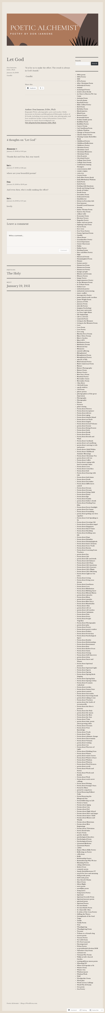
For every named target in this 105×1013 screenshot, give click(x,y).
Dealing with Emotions (85, 186)
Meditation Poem (83, 342)
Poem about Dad (83, 471)
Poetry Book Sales (83, 830)
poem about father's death (86, 501)
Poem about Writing (84, 783)
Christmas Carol (83, 150)
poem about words (83, 766)
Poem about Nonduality (85, 603)
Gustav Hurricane (83, 244)
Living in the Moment (85, 321)
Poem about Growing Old (86, 522)
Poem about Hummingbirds (87, 541)
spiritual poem (82, 901)
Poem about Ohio (83, 606)
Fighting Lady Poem (84, 224)
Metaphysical (82, 353)
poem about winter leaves (86, 756)
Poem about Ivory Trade (86, 546)
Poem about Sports (84, 670)
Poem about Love (83, 586)
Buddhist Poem (82, 122)
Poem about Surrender (85, 693)
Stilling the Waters (83, 914)
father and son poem (84, 222)
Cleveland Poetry (83, 158)
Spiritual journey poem (85, 899)
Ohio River (81, 383)
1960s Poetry (81, 77)
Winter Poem (82, 968)
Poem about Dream (84, 488)
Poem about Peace (83, 616)
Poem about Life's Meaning (87, 571)
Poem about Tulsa (83, 734)
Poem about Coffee (84, 460)
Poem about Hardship (85, 531)
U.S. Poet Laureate (83, 942)
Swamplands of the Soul (86, 916)
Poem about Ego (83, 496)
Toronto (80, 931)
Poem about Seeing (84, 653)
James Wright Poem (84, 299)
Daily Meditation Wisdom (86, 179)
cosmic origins (82, 171)
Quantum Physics (83, 845)
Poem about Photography (86, 623)
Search (78, 61)
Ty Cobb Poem (82, 940)
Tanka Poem (81, 923)
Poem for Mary (82, 788)
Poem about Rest (83, 646)
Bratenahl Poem (83, 117)
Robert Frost (81, 867)
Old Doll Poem (82, 385)
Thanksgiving (82, 927)
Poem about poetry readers (87, 629)
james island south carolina (87, 297)
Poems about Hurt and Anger (87, 813)
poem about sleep (83, 657)
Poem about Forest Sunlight (87, 507)
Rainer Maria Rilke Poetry (86, 850)
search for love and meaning (87, 873)
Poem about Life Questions (87, 565)
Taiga (79, 918)
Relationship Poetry (84, 858)
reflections (81, 854)
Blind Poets (81, 113)
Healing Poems (82, 250)
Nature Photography (84, 368)
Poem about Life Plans (85, 563)
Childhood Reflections (85, 143)
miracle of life (82, 359)
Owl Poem (80, 389)
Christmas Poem (83, 154)
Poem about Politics (84, 631)
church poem (82, 156)
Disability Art (81, 199)
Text (78, 925)
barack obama (82, 100)
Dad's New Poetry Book (85, 177)
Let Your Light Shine (84, 312)
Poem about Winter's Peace (87, 758)
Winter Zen (81, 970)
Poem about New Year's (85, 601)
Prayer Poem (81, 833)
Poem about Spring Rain (86, 678)
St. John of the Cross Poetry (87, 912)
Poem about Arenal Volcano (87, 424)
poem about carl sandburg (86, 443)
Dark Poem (81, 182)
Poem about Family (84, 499)
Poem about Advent (84, 413)
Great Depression (83, 242)
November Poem (83, 381)
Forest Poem (81, 227)
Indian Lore (81, 287)
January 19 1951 (82, 302)
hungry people (82, 272)
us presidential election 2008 (87, 948)
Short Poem (81, 882)
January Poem (82, 304)
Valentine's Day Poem (85, 950)
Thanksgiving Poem (84, 929)
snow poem (81, 886)
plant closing (81, 406)
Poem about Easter (84, 494)
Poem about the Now (84, 715)
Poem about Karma (84, 548)
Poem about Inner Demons (87, 544)
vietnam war (81, 953)
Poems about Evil (83, 809)
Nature (79, 366)
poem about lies (83, 554)
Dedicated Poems (83, 197)
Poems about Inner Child (86, 815)
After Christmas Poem (85, 83)
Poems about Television (85, 828)
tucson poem (81, 935)
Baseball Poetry (82, 102)
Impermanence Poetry (85, 280)
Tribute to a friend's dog (86, 933)
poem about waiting (84, 743)
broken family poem (84, 120)
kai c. (9, 165)
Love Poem (81, 327)
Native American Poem (85, 364)
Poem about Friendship (85, 511)
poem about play (83, 625)
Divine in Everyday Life (85, 201)
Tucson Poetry (82, 938)
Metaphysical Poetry (84, 357)
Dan (8, 182)
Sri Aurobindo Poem (84, 908)
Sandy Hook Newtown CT (86, 871)
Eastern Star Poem (83, 212)
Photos (79, 402)
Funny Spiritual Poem (85, 233)
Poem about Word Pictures (86, 764)
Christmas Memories (84, 152)
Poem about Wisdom (84, 760)
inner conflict (82, 293)
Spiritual (80, 895)
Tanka (79, 920)
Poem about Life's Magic (86, 569)
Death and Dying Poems (85, 188)
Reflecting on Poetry (84, 852)
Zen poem (80, 987)
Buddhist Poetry (83, 124)
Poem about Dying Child (86, 492)
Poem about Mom (83, 597)
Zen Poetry (81, 989)
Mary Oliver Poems (84, 336)
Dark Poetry (81, 184)
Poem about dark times (85, 477)
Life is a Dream (82, 317)
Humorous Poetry (83, 269)
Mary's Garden (82, 338)
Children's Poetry (83, 145)
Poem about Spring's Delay (86, 681)
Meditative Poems (83, 344)
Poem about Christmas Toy (87, 456)
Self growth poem (83, 875)
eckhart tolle (81, 214)
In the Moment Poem (84, 282)
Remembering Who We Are (87, 860)
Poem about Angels (84, 421)
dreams (79, 207)
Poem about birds (83, 430)
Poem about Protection (85, 633)
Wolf (78, 976)
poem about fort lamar (85, 509)
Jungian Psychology (84, 308)
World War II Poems (84, 985)
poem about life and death (86, 559)
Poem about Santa (83, 651)
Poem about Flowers (84, 409)
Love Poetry (81, 329)
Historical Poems (83, 257)
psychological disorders (85, 837)
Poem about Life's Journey (86, 567)
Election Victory (82, 218)
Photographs (81, 398)
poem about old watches (86, 610)
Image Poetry (82, 278)
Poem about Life (83, 556)
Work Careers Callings (85, 983)
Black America (82, 111)
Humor (79, 261)
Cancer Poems (82, 126)
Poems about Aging (84, 805)
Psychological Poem (84, 839)
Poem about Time (83, 719)
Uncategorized (82, 944)
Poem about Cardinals (85, 441)
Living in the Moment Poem (87, 323)
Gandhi (9, 75)
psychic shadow (82, 835)
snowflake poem (83, 888)
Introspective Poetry (84, 295)
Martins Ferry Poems (84, 334)
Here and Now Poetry (85, 252)
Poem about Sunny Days (86, 689)
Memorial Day (82, 347)
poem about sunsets (84, 691)
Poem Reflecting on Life (85, 801)
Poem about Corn (83, 466)
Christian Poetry (83, 147)
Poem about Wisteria (84, 762)
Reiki (79, 856)
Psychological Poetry (84, 841)
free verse (80, 229)
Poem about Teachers (85, 700)
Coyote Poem (82, 175)
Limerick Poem (82, 319)
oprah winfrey (82, 387)
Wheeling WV (82, 963)
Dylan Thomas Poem (84, 209)
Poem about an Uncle (85, 419)
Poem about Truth (84, 732)
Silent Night (81, 884)
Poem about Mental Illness (86, 593)
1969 (78, 79)
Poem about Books (83, 432)
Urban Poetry (82, 946)
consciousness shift (84, 169)
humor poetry (82, 263)
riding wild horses (83, 865)
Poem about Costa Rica (85, 469)
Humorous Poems (83, 267)
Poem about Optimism (85, 612)
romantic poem (82, 869)
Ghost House (81, 237)
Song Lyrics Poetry (83, 893)
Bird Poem (81, 107)
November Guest (83, 379)
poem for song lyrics (84, 790)
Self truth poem (83, 878)
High (79, 254)
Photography (81, 400)
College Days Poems (84, 162)
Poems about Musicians (85, 822)
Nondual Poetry (83, 377)
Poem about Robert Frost (86, 648)
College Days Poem (84, 160)
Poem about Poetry (84, 627)
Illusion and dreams (84, 274)
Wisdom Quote (82, 972)
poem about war (83, 745)
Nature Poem (82, 370)
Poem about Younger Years (86, 786)
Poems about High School (86, 811)
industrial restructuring (85, 291)
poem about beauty (84, 426)
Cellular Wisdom (83, 130)
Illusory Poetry (82, 276)
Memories (80, 349)
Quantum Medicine (84, 843)
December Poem (83, 194)
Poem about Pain (83, 614)
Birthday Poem (82, 109)
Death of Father (82, 190)
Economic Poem (83, 216)
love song (80, 332)
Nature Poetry (82, 372)
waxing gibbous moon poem (87, 961)
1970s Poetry (81, 81)
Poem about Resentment (86, 644)
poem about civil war (84, 458)
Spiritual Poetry (83, 903)
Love (78, 325)
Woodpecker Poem (84, 978)
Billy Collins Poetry (84, 105)
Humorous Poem (83, 265)
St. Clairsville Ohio (84, 910)
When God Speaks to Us (85, 965)
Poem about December (85, 481)
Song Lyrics (81, 890)
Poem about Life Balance (86, 561)
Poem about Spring (84, 672)
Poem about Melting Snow (86, 591)
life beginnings (82, 314)
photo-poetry (82, 391)
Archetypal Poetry (83, 90)
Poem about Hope (83, 537)
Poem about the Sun (84, 717)
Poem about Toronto (84, 726)
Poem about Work (83, 777)
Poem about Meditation (85, 589)
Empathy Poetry (83, 220)
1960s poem (81, 75)
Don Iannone (82, 203)
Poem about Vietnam (84, 741)
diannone (11, 149)
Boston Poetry (82, 115)
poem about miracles (84, 595)
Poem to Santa (82, 803)
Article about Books (84, 92)
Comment (63, 250)
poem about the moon (85, 713)
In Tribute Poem (83, 284)
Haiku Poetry (82, 248)
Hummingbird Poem (84, 259)
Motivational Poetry (84, 362)
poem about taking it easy (86, 698)
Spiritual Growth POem (85, 897)
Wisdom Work (82, 974)
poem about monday (84, 599)
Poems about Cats (83, 807)
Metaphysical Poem (84, 355)
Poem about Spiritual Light (87, 668)
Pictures (80, 404)
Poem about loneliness (85, 584)
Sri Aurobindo (82, 905)
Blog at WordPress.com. (29, 1003)
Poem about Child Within (86, 449)
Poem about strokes (84, 687)
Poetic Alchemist (13, 1003)
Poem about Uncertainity (86, 738)
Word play (80, 980)
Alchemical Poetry (83, 85)
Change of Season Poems (86, 132)
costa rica (80, 173)
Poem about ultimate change (87, 736)
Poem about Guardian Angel (87, 524)
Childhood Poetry (83, 141)
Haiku (79, 246)
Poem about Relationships (86, 642)
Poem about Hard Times (86, 529)
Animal (79, 87)
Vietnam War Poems (84, 955)
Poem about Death (83, 479)
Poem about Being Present (86, 428)
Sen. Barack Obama (84, 880)
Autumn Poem (82, 98)
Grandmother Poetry (84, 239)
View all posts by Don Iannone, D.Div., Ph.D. (40, 123)
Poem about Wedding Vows (86, 751)
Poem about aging (83, 415)
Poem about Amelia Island (86, 417)
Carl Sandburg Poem (84, 128)
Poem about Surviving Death (87, 696)
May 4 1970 (81, 340)
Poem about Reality (84, 640)
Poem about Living (84, 578)
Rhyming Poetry (83, 863)
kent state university (84, 310)
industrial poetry (83, 289)
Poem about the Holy (84, 711)
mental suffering (83, 351)
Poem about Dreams (84, 490)
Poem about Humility (85, 539)
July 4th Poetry (82, 306)
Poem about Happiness (85, 526)
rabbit (79, 848)
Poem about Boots (83, 434)
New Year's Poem (83, 374)
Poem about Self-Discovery (87, 655)
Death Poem (81, 192)
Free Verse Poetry (83, 231)
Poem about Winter (84, 753)
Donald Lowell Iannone (85, 205)
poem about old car (84, 608)
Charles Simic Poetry (84, 135)
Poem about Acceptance (85, 411)
